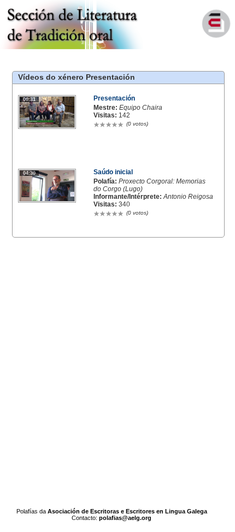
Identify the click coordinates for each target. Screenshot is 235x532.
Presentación (110, 77)
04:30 (29, 173)
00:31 (29, 99)
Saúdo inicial (113, 172)
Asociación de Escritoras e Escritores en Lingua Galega (127, 511)
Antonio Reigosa (188, 196)
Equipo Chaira (140, 107)
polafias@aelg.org (125, 518)
